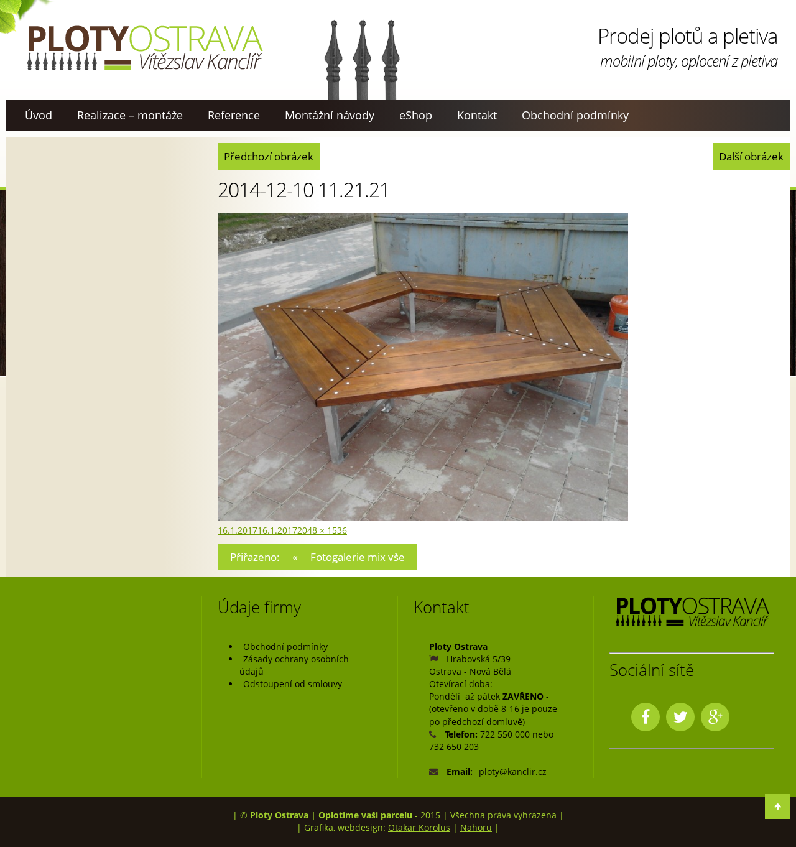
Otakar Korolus (419, 827)
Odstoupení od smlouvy (292, 684)
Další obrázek (751, 156)
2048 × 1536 (322, 530)
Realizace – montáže (130, 115)
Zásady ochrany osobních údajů (294, 665)
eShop (415, 115)
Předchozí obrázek (268, 156)
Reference (234, 115)
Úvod (38, 115)
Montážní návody (329, 115)
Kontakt (477, 115)
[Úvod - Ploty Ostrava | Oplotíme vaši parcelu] (144, 48)
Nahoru (476, 827)
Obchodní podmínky (575, 115)
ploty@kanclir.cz (513, 771)
